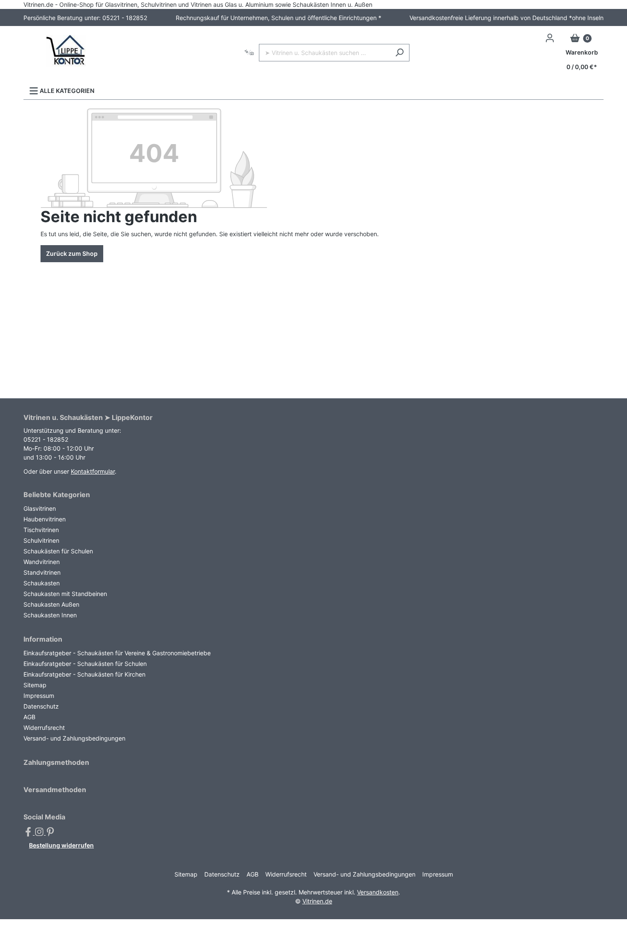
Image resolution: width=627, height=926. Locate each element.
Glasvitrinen (39, 508)
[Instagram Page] (40, 832)
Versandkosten (377, 892)
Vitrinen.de (317, 901)
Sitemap (34, 685)
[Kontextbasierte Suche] (249, 52)
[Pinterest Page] (50, 832)
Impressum (38, 695)
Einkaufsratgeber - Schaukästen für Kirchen (84, 674)
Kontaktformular (93, 471)
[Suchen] (399, 52)
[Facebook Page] (29, 832)
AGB (29, 717)
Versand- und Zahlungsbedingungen (74, 738)
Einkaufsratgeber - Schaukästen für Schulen (85, 663)
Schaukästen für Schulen (58, 551)
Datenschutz (41, 706)
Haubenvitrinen (44, 519)
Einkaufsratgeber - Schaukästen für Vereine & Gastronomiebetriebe (117, 653)
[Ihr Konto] (550, 37)
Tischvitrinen (41, 529)
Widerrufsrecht (44, 727)
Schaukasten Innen (50, 615)
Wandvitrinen (41, 561)
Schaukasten (41, 583)
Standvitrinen (42, 572)
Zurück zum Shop (72, 253)
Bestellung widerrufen (61, 845)
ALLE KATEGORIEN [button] (66, 90)
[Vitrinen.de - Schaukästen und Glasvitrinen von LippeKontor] (66, 51)
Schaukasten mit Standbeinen (65, 593)
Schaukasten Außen (51, 604)
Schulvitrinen (41, 540)
